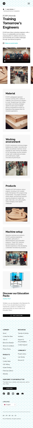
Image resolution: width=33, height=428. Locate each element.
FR (6, 415)
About (4, 333)
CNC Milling (6, 364)
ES (15, 415)
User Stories (10, 9)
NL (12, 415)
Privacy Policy (7, 349)
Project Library (22, 354)
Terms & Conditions (8, 346)
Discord (20, 360)
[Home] (3, 9)
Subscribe (9, 388)
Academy (20, 336)
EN (3, 415)
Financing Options (8, 370)
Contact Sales (7, 361)
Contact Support (22, 345)
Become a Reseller (8, 342)
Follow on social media (11, 43)
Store (4, 358)
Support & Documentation (22, 340)
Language (6, 401)
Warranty (5, 374)
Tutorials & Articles (23, 333)
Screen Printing (7, 367)
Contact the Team (8, 336)
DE (9, 415)
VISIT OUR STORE (17, 315)
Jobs (4, 339)
